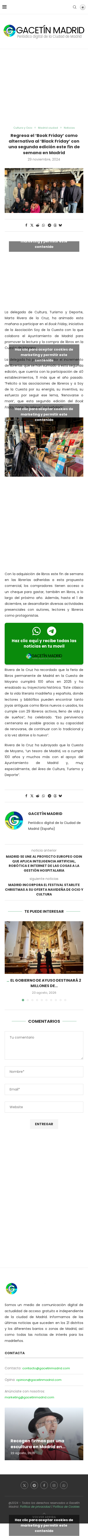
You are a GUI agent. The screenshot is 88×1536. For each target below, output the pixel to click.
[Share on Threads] (55, 225)
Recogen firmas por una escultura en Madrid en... (38, 1443)
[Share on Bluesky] (60, 225)
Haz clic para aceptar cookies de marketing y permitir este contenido (44, 241)
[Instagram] (54, 1485)
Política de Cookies (66, 1507)
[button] (9, 961)
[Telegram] (34, 1485)
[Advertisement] (44, 87)
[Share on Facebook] (26, 225)
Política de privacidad (35, 1507)
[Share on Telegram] (49, 225)
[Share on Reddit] (37, 225)
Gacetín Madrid (45, 813)
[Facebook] (44, 1485)
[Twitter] (24, 1485)
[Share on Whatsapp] (44, 225)
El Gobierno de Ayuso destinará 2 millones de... (45, 983)
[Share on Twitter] (32, 225)
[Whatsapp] (64, 1485)
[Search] (74, 7)
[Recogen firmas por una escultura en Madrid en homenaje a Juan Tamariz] (44, 1434)
